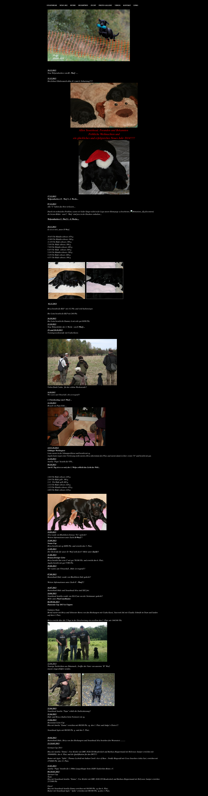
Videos (117, 5)
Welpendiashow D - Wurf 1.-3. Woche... (63, 199)
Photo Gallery (105, 5)
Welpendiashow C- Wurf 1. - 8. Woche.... (63, 219)
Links (135, 5)
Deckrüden (83, 5)
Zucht (93, 5)
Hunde (73, 5)
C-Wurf (80, 327)
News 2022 (63, 5)
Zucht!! (96, 551)
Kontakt (127, 5)
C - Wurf (78, 582)
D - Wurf (71, 73)
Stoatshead (52, 5)
